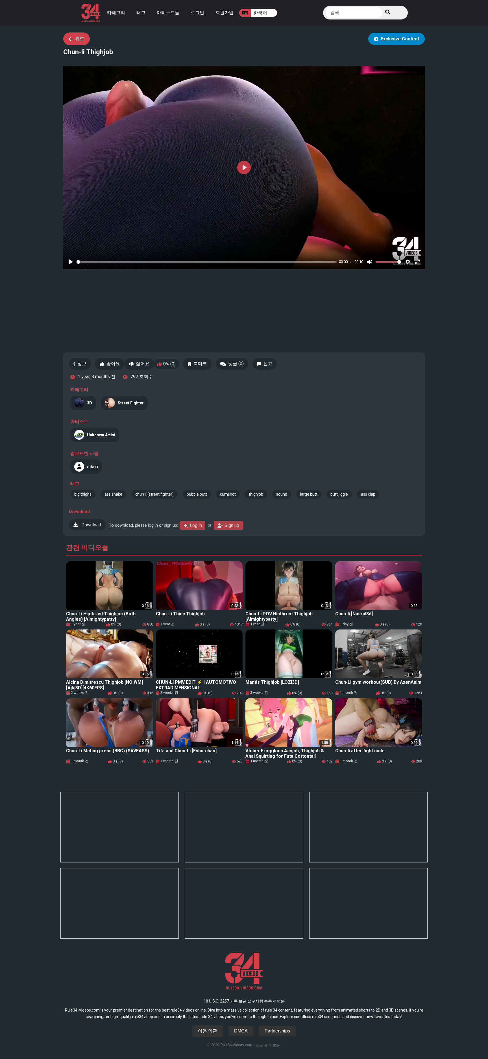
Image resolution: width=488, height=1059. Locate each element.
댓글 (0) (236, 363)
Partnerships (277, 1031)
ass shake (113, 494)
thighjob (256, 494)
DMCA (241, 1031)
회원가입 (224, 12)
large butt (308, 494)
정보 (81, 363)
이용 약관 (207, 1031)
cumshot (228, 494)
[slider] (207, 262)
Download (90, 525)
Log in (196, 525)
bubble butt (197, 494)
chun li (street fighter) (154, 494)
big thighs (82, 494)
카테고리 (116, 12)
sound (281, 494)
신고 (267, 363)
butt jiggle (339, 494)
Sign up (232, 525)
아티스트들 (168, 12)
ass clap (368, 494)
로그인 (197, 12)
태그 (140, 12)
